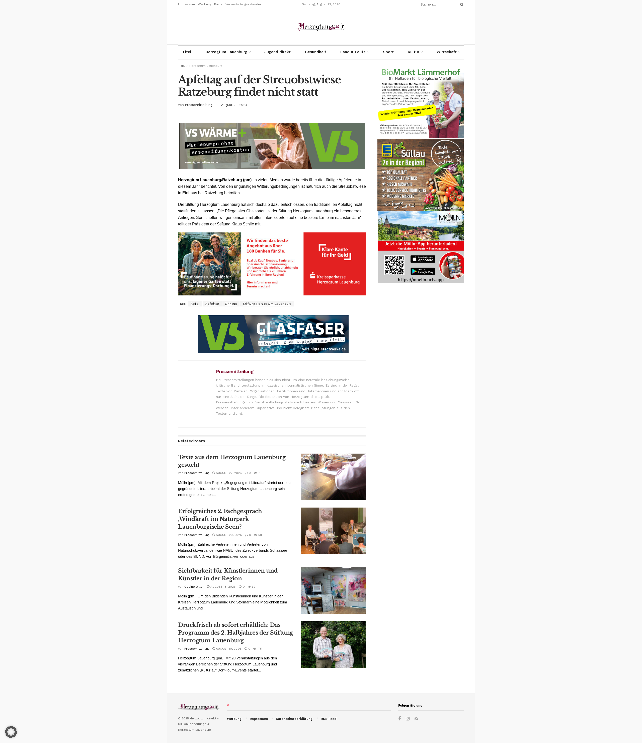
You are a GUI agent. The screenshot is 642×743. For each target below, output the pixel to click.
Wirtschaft (447, 52)
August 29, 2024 (234, 105)
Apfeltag (212, 303)
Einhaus (231, 303)
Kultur (413, 52)
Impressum (186, 4)
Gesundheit (315, 52)
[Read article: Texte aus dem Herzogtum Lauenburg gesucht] (333, 477)
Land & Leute (353, 52)
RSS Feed (329, 719)
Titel (186, 52)
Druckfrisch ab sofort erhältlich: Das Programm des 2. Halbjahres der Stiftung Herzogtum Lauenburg (235, 633)
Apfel (195, 303)
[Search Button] (461, 4)
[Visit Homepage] (321, 26)
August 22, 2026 (228, 473)
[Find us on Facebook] (399, 719)
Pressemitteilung (198, 105)
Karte (218, 4)
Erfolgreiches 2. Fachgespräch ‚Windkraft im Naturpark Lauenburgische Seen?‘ (220, 519)
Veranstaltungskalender (243, 4)
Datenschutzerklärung (294, 719)
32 (253, 586)
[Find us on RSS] (416, 719)
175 (259, 648)
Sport (388, 52)
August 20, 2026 (228, 535)
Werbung (204, 4)
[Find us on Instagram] (408, 719)
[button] (11, 732)
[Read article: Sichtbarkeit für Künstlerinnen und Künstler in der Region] (333, 590)
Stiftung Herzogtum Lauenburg (267, 303)
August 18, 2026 (222, 586)
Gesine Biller (194, 586)
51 (259, 473)
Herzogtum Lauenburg (226, 52)
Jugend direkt (277, 52)
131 (259, 535)
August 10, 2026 (228, 648)
